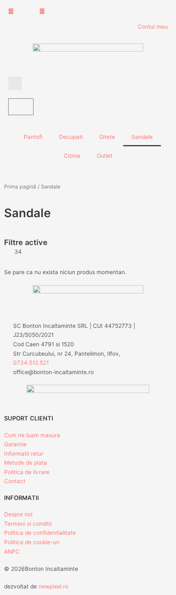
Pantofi (33, 137)
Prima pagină (20, 187)
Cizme (72, 155)
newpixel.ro (53, 586)
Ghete (107, 137)
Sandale (142, 137)
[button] (15, 83)
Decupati (71, 137)
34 (18, 251)
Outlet (105, 155)
